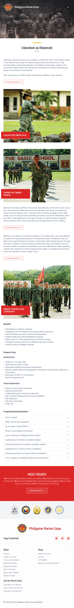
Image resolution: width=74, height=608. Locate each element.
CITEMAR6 (42, 560)
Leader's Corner (9, 557)
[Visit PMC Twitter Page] (62, 538)
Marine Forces (9, 576)
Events (41, 557)
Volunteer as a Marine (12, 585)
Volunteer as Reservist (12, 591)
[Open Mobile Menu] (68, 7)
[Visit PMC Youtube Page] (68, 538)
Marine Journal (44, 554)
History (6, 554)
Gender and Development (48, 563)
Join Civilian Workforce (12, 588)
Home (37, 51)
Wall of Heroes (9, 569)
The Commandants (11, 560)
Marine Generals (10, 563)
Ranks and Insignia (11, 573)
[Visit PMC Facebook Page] (56, 538)
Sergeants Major (10, 566)
